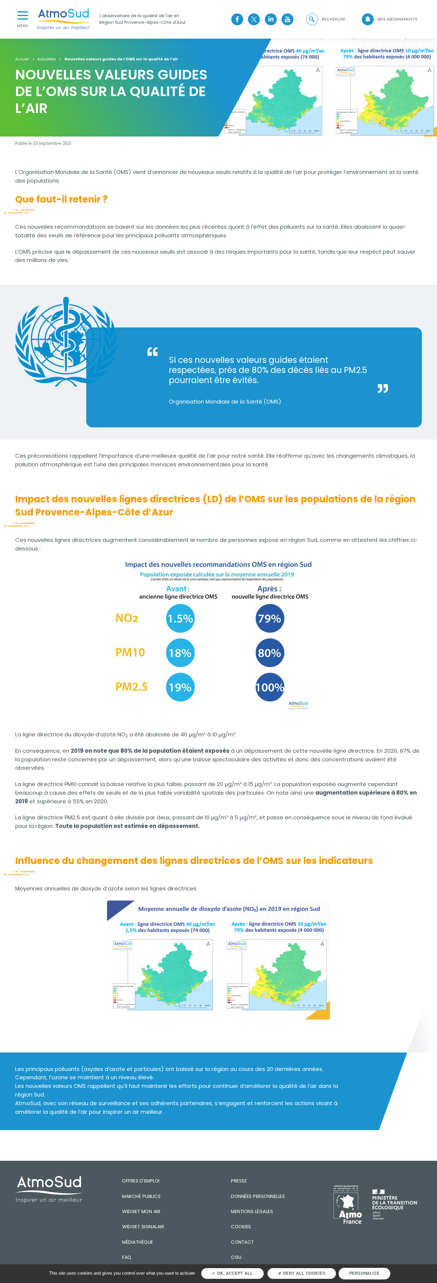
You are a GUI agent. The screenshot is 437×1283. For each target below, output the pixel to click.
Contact (242, 1242)
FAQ (126, 1257)
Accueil (22, 59)
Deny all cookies (303, 1273)
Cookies (241, 1227)
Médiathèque (137, 1242)
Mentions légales (252, 1211)
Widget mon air (141, 1211)
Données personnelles (258, 1196)
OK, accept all (234, 1273)
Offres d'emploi (141, 1181)
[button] (325, 19)
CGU (236, 1257)
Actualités (46, 59)
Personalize (364, 1273)
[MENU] (22, 15)
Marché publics (141, 1196)
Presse (239, 1181)
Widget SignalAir (143, 1227)
